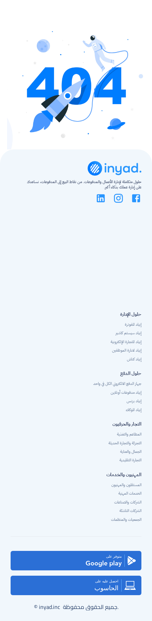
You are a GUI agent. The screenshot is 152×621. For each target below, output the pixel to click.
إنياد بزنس (134, 401)
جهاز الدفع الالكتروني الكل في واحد (117, 384)
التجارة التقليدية (130, 460)
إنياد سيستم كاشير (128, 333)
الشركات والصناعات (127, 502)
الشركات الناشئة (130, 511)
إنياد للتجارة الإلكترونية (126, 342)
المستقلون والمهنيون (125, 485)
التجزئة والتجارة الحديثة (125, 443)
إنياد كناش (134, 359)
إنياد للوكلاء (133, 410)
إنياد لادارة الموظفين (126, 350)
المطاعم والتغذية (129, 434)
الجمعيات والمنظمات (126, 520)
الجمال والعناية (130, 452)
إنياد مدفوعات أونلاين (126, 392)
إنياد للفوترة (133, 324)
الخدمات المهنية (129, 493)
